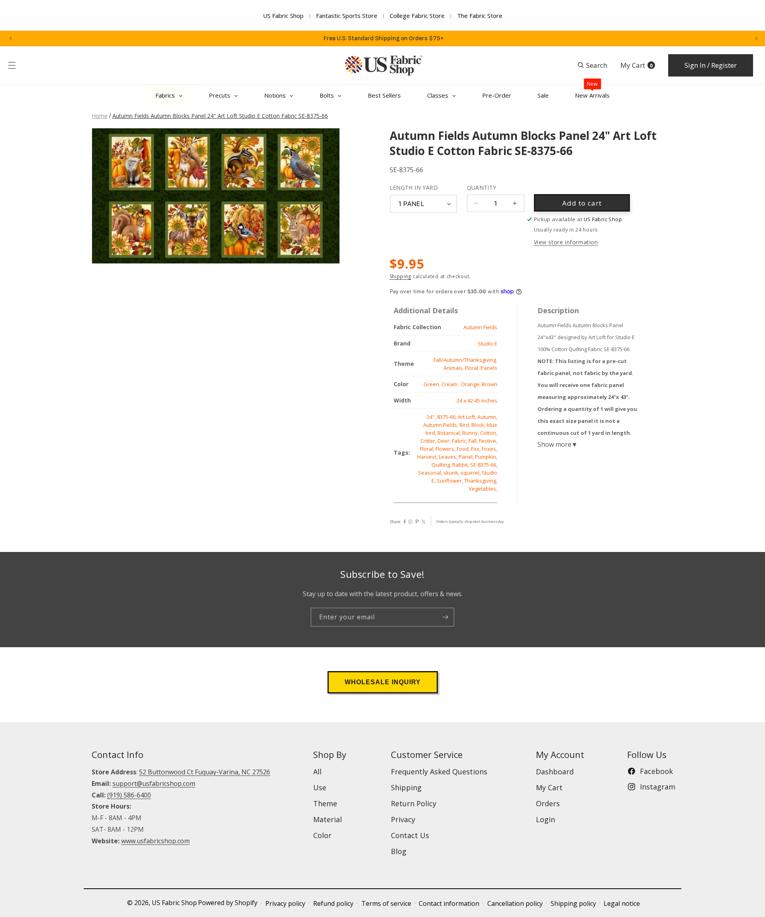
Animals (453, 367)
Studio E (487, 343)
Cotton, (488, 432)
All (317, 771)
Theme (325, 803)
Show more (557, 444)
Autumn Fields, (441, 424)
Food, (464, 448)
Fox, (476, 448)
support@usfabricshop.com (153, 783)
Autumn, (487, 416)
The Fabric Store (479, 15)
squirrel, (471, 472)
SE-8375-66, (483, 464)
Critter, (428, 440)
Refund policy (333, 903)
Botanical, (449, 432)
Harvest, (428, 456)
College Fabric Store (417, 15)
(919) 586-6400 (129, 794)
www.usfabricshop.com (155, 840)
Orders (548, 803)
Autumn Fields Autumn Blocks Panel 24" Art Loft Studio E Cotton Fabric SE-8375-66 (220, 116)
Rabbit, (461, 464)
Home (100, 116)
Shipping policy (573, 903)
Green (431, 384)
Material (327, 819)
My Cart (549, 787)
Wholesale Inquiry (383, 682)
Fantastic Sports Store (346, 15)
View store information (566, 242)
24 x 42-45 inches (477, 400)
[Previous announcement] (11, 38)
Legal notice (622, 903)
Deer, (444, 440)
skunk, (452, 472)
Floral (471, 367)
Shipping (401, 276)
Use (319, 787)
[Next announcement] (756, 38)
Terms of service (386, 903)
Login (545, 819)
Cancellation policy (515, 903)
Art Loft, (467, 416)
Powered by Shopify (227, 902)
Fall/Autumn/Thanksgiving (465, 359)
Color (322, 835)
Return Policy (413, 803)
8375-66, (447, 416)
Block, (478, 424)
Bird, (465, 424)
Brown (489, 384)
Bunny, (471, 432)
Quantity (481, 187)
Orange (470, 384)
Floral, (427, 448)
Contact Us (410, 835)
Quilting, (442, 464)
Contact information (449, 903)
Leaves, (449, 456)
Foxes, (489, 448)
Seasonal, (430, 472)
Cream (450, 384)
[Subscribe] (445, 617)
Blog (398, 851)
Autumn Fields (480, 327)
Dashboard (555, 771)
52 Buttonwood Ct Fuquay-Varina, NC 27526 (204, 772)
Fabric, (460, 440)
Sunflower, (450, 480)
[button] (12, 65)
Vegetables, (483, 488)
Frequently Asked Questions (439, 771)
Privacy (403, 819)
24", (432, 416)
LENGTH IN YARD (414, 187)
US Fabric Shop (283, 15)
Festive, (488, 440)
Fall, (474, 440)
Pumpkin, (486, 456)
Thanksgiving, (480, 480)
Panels (489, 367)
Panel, (467, 456)
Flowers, (446, 448)
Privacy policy (285, 903)
